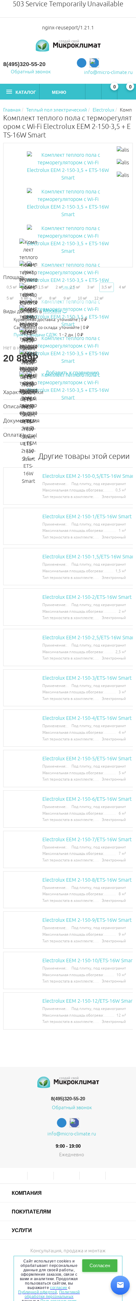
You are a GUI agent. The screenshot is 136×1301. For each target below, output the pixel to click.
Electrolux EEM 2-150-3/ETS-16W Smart (87, 678)
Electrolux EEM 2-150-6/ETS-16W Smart (87, 799)
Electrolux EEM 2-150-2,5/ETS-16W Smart (89, 638)
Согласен (100, 1265)
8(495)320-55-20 (24, 64)
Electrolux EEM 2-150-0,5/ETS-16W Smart (89, 476)
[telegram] (81, 63)
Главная (12, 110)
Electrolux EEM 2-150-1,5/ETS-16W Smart (89, 557)
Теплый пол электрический (56, 110)
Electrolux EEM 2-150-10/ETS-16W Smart (88, 961)
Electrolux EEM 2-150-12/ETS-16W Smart (88, 1001)
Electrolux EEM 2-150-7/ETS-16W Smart (87, 839)
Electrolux (103, 110)
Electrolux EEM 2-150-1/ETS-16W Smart (87, 517)
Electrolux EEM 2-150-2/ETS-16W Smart (87, 597)
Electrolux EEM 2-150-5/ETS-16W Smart (87, 759)
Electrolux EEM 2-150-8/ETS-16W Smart (87, 880)
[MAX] (94, 63)
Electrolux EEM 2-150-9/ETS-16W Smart (87, 920)
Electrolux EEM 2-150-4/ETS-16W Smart (87, 718)
